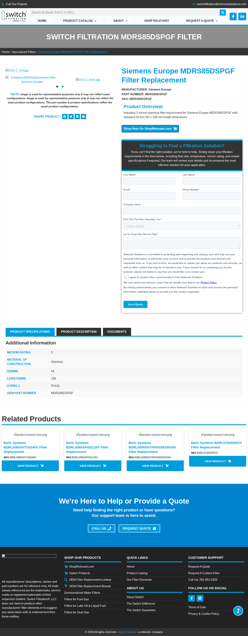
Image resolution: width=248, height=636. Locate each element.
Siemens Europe (160, 89)
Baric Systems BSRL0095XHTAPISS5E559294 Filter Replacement (152, 447)
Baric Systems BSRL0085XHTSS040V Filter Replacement (25, 447)
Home (42, 20)
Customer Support (206, 557)
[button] (9, 80)
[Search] (223, 12)
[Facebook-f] (191, 598)
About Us (135, 588)
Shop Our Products (82, 557)
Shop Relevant (156, 20)
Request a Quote (200, 20)
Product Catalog (78, 20)
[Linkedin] (200, 598)
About (118, 20)
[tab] (30, 332)
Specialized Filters (24, 52)
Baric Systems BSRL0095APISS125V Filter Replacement (87, 447)
